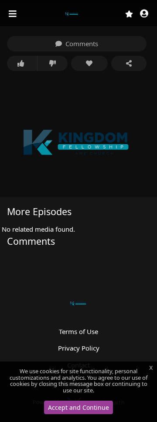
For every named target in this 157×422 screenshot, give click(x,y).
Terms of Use (78, 331)
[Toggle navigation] (13, 14)
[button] (144, 14)
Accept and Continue (78, 407)
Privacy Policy (78, 348)
